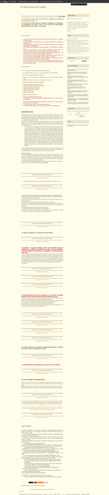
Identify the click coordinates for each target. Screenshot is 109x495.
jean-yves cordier (28, 494)
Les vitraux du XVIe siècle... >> (48, 489)
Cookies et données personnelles (73, 494)
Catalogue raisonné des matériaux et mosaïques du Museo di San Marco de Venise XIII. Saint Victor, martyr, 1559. (77, 91)
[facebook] (63, 4)
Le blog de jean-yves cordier (33, 6)
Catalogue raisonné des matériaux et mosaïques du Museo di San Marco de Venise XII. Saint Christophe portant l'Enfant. (77, 95)
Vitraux (37, 485)
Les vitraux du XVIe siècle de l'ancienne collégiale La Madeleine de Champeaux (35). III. (43, 20)
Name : (69, 38)
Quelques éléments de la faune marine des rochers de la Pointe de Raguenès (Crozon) (77, 84)
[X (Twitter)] (66, 4)
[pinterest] (68, 4)
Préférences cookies (86, 494)
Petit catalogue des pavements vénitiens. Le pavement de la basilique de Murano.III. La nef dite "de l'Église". (77, 77)
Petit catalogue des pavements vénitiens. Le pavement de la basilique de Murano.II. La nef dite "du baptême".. (77, 81)
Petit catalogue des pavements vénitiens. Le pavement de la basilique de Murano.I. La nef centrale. (76, 87)
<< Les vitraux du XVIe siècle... (36, 489)
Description (70, 22)
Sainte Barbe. (42, 485)
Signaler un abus (57, 494)
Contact (69, 30)
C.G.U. (63, 494)
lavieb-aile (21, 491)
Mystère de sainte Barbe (30, 298)
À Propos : (69, 47)
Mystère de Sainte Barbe (30, 382)
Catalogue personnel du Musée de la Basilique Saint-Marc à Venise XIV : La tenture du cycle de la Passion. (77, 73)
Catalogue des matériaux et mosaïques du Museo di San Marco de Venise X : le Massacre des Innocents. (77, 103)
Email (70, 114)
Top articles (45, 494)
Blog (68, 18)
